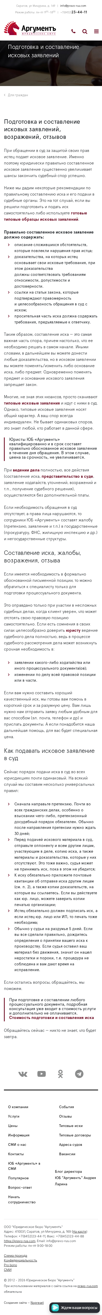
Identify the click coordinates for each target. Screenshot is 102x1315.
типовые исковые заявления (32, 403)
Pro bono (10, 1265)
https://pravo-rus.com (19, 1241)
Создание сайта (15, 1302)
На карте (79, 1231)
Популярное (18, 1178)
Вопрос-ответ (20, 1187)
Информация (19, 1135)
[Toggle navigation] (96, 31)
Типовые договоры (75, 1135)
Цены (13, 1126)
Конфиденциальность (20, 1260)
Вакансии (67, 1154)
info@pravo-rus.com (73, 5)
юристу (73, 630)
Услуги (13, 1116)
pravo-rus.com (87, 1286)
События (66, 1107)
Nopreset (37, 1302)
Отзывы (65, 1116)
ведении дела (26, 470)
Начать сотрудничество (22, 1199)
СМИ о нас (17, 1145)
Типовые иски (71, 1126)
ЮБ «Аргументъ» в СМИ (24, 1166)
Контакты (16, 1154)
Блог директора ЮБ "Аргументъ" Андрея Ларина (75, 1178)
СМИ (8, 1270)
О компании (18, 1107)
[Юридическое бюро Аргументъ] (30, 27)
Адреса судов (70, 1145)
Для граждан (18, 95)
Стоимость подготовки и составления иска (51, 1018)
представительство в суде (67, 476)
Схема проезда (15, 1255)
